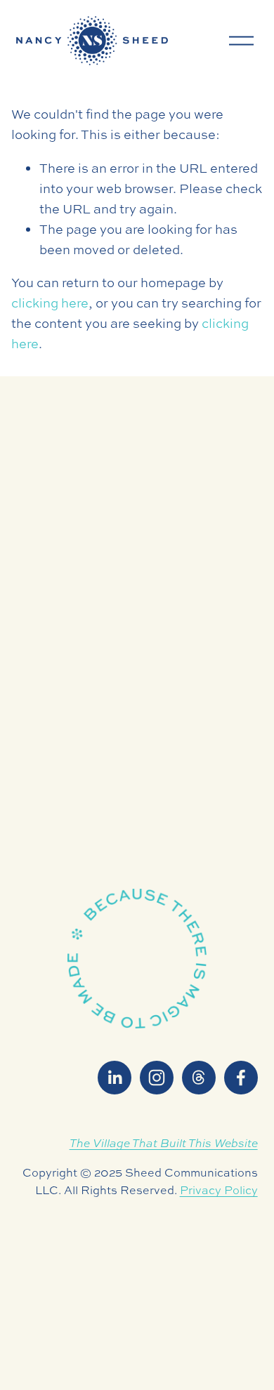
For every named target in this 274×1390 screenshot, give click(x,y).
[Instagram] (157, 1077)
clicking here (50, 303)
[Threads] (199, 1077)
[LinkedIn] (114, 1077)
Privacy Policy (219, 1190)
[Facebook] (241, 1077)
